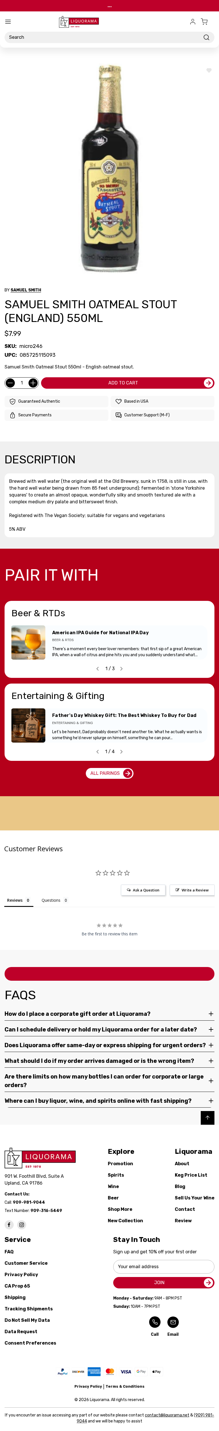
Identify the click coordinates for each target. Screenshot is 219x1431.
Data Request (21, 1331)
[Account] (192, 21)
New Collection (125, 1220)
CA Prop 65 (17, 1286)
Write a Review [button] (195, 890)
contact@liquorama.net (167, 1415)
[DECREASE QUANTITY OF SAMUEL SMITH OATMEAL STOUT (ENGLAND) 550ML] (10, 383)
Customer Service (26, 1263)
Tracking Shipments (29, 1309)
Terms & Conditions (125, 1386)
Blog (180, 1186)
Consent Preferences (30, 1343)
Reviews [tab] (15, 900)
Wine (113, 1186)
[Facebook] (9, 1224)
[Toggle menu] (8, 21)
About (182, 1163)
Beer (113, 1198)
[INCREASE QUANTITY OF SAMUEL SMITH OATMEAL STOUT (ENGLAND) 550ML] (33, 383)
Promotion (120, 1163)
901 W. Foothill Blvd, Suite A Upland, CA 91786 (35, 1179)
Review (183, 1220)
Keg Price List (191, 1175)
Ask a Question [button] (146, 890)
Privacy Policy (21, 1274)
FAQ (9, 1251)
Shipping (15, 1297)
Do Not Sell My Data (27, 1320)
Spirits (116, 1175)
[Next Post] (121, 668)
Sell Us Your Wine (194, 1198)
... (110, 5)
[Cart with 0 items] (207, 21)
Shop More (120, 1209)
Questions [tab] (51, 900)
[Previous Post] (97, 668)
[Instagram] (21, 1224)
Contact (185, 1209)
